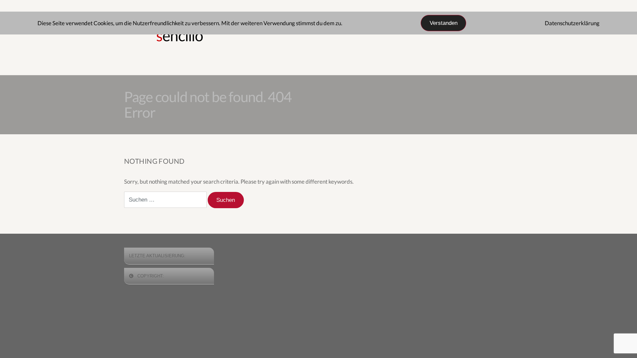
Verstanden (444, 23)
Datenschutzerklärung (572, 23)
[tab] (169, 256)
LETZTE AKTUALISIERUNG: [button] (157, 255)
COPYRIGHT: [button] (150, 275)
